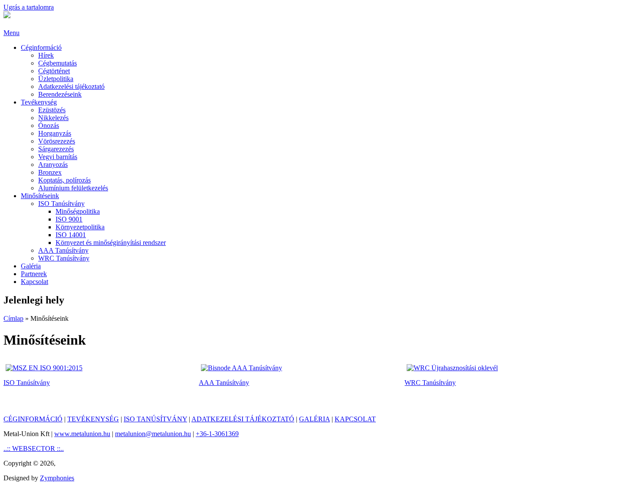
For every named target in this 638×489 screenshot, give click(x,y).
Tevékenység (39, 102)
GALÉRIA (314, 419)
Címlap (13, 318)
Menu (11, 32)
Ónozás (48, 125)
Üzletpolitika (55, 78)
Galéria (31, 266)
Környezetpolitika (80, 227)
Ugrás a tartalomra (28, 7)
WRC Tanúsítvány (63, 258)
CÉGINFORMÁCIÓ (32, 419)
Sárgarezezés (56, 149)
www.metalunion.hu (82, 433)
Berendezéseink (60, 94)
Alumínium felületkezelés (73, 188)
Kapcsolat (34, 281)
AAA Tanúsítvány (63, 250)
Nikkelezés (53, 117)
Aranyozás (53, 164)
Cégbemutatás (57, 63)
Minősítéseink (40, 195)
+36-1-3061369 (217, 433)
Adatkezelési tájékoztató (71, 86)
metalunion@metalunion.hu (153, 433)
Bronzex (50, 172)
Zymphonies (57, 478)
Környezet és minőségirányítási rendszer (111, 242)
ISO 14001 (71, 234)
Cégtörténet (54, 71)
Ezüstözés (52, 110)
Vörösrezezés (56, 141)
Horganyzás (54, 133)
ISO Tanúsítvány (61, 203)
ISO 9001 (69, 219)
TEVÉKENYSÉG (93, 419)
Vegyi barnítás (57, 156)
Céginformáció (41, 47)
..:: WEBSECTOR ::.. (33, 448)
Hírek (46, 55)
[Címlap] (6, 16)
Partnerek (34, 273)
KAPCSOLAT (355, 419)
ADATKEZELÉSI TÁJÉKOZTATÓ (242, 419)
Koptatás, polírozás (64, 180)
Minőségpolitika (78, 211)
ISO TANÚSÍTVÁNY (155, 419)
